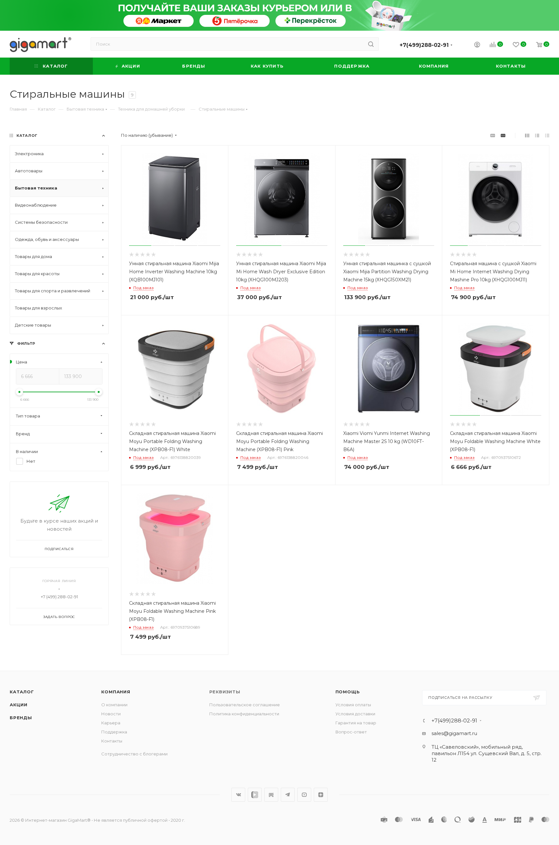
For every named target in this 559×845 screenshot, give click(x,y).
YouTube (304, 795)
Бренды (21, 717)
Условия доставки (355, 713)
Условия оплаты (353, 704)
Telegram (288, 795)
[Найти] (371, 44)
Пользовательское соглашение (244, 704)
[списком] (537, 135)
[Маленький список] (492, 135)
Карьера (110, 722)
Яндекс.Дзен (321, 795)
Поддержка (114, 731)
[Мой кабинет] (477, 45)
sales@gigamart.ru (454, 733)
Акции (18, 704)
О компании (114, 704)
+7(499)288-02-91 (424, 45)
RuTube (271, 795)
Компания (115, 691)
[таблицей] (547, 135)
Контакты (111, 740)
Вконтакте (238, 795)
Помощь (347, 691)
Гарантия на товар (355, 722)
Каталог (22, 691)
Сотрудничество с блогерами (134, 753)
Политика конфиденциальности (244, 713)
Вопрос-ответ (351, 731)
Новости (111, 713)
